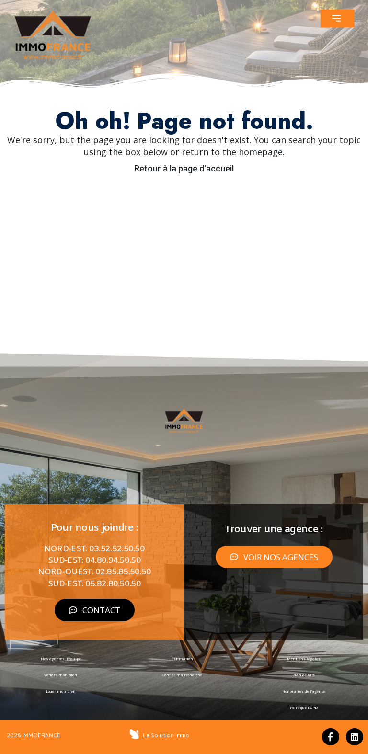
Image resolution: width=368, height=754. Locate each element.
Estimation (182, 658)
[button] (338, 18)
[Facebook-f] (330, 736)
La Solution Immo (166, 735)
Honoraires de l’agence (303, 691)
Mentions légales (304, 658)
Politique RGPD (304, 707)
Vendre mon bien (60, 675)
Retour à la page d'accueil (184, 168)
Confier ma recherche (182, 675)
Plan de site (303, 675)
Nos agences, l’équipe (61, 658)
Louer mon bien (61, 691)
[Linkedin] (354, 736)
